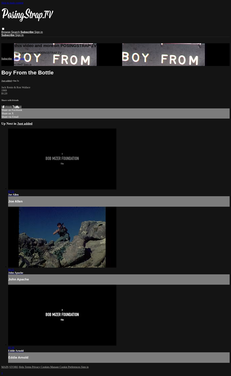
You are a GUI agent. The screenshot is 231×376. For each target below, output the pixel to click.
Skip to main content (12, 2)
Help (22, 367)
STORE (13, 367)
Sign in (38, 32)
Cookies (45, 367)
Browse (6, 32)
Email (18, 106)
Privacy (36, 367)
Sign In (19, 35)
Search (15, 32)
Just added (6, 80)
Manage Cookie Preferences (65, 367)
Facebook (7, 106)
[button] (3, 29)
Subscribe (7, 58)
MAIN (5, 367)
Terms (28, 367)
